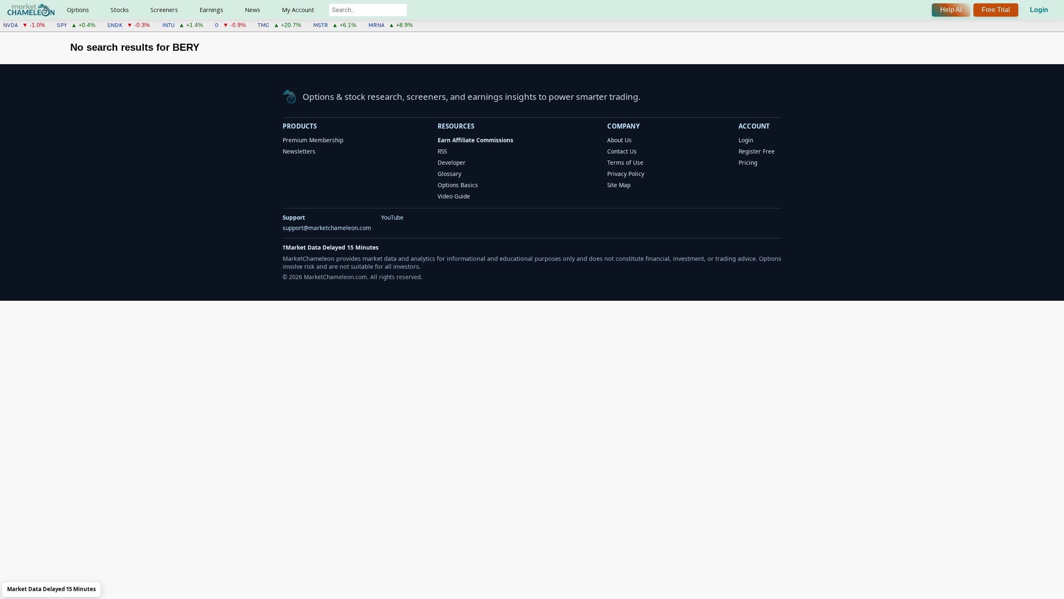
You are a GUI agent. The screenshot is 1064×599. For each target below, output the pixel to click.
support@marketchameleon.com (327, 228)
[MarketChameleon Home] (290, 96)
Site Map (619, 185)
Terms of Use (625, 162)
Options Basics (458, 185)
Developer (452, 162)
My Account (298, 10)
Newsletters (299, 151)
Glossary (449, 174)
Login (1039, 9)
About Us (619, 140)
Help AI (951, 9)
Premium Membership (313, 140)
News (252, 10)
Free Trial (996, 9)
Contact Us (622, 151)
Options (78, 10)
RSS (442, 151)
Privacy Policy (625, 174)
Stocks (120, 10)
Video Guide (454, 196)
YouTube (392, 217)
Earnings (211, 10)
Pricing (748, 162)
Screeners (164, 10)
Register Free (757, 151)
